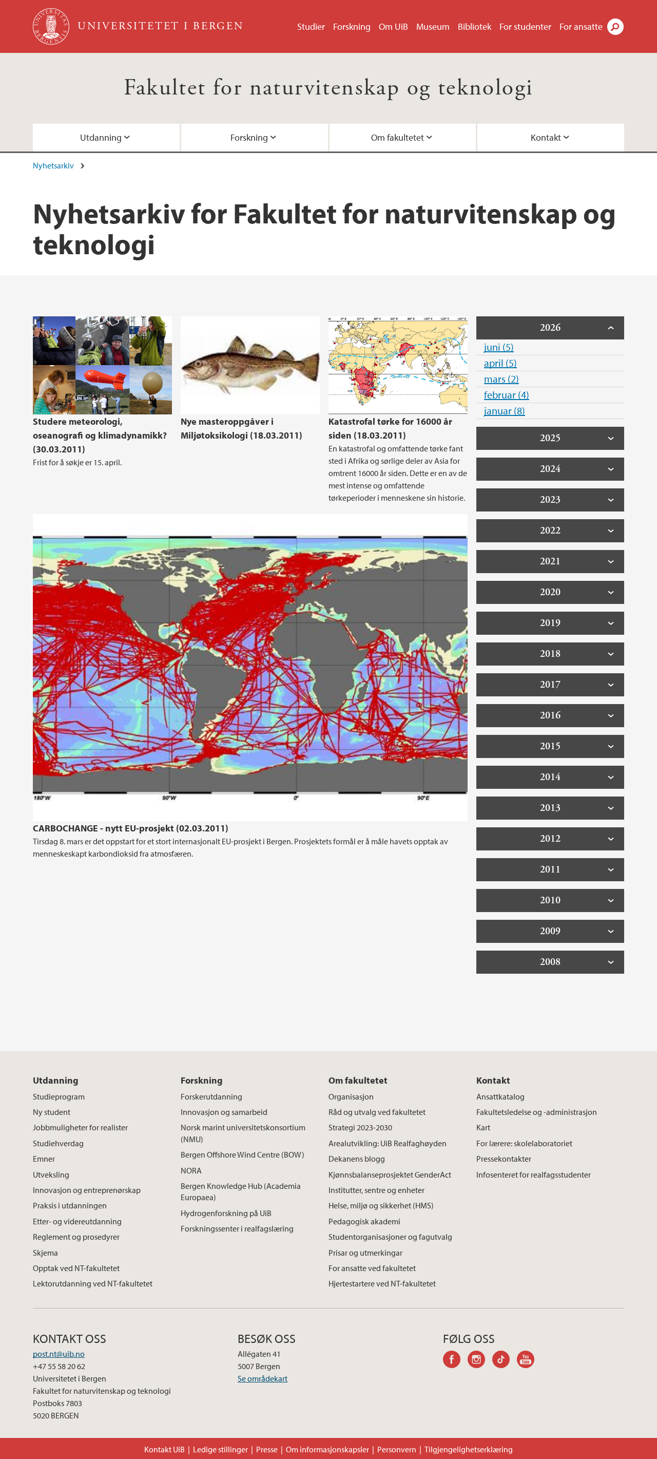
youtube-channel (529, 1361)
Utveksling (51, 1174)
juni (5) (499, 346)
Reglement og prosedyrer (76, 1236)
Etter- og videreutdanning (77, 1221)
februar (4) (506, 394)
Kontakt (546, 137)
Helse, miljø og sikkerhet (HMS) (381, 1205)
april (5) (500, 362)
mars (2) (501, 378)
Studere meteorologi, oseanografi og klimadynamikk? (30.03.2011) (100, 435)
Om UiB (393, 26)
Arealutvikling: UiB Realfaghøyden (387, 1143)
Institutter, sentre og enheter (376, 1190)
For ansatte (581, 26)
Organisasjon (351, 1096)
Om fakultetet (397, 137)
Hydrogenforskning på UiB (226, 1213)
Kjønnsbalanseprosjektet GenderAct (389, 1174)
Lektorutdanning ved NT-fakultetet (92, 1283)
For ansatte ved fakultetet (372, 1268)
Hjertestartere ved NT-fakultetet (382, 1283)
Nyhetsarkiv (53, 165)
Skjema (45, 1252)
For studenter (525, 26)
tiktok (504, 1361)
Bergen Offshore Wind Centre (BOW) (242, 1154)
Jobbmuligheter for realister (80, 1127)
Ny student (51, 1112)
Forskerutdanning (211, 1096)
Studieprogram (59, 1096)
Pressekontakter (503, 1158)
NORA (191, 1170)
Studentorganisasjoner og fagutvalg (390, 1236)
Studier (311, 26)
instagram (480, 1361)
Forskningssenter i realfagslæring (237, 1228)
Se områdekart (262, 1378)
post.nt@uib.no (59, 1354)
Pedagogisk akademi (364, 1221)
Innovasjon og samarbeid (224, 1112)
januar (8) (504, 410)
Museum (433, 26)
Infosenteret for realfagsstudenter (533, 1174)
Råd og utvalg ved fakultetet (377, 1112)
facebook (455, 1361)
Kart (483, 1127)
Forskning (352, 26)
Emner (44, 1158)
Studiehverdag (58, 1143)
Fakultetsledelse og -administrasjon (536, 1112)
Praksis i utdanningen (70, 1205)
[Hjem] (52, 26)
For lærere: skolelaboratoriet (524, 1143)
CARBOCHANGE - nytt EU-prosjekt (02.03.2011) (130, 828)
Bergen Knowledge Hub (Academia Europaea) (241, 1191)
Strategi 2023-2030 (360, 1127)
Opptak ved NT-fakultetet (76, 1268)
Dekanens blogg (356, 1158)
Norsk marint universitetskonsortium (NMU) (243, 1133)
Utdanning (101, 137)
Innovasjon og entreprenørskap (87, 1190)
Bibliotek (474, 26)
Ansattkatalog (500, 1096)
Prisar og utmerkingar (365, 1252)
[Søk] (615, 26)
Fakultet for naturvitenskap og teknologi (329, 88)
